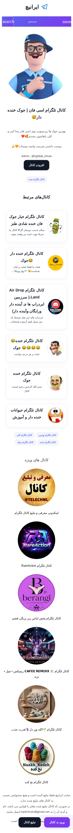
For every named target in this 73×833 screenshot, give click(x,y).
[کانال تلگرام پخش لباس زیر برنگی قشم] (36, 593)
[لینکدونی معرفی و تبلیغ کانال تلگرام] (36, 488)
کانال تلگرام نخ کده (36, 782)
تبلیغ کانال (30, 822)
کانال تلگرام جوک (25, 442)
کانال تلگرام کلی (24, 435)
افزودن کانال (36, 165)
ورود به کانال (57, 822)
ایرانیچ (32, 7)
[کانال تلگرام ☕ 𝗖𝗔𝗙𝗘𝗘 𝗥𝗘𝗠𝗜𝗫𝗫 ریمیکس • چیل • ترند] (36, 646)
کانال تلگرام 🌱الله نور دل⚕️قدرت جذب (36, 729)
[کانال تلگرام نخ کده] (36, 757)
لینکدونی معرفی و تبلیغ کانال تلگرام (37, 512)
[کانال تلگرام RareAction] (36, 541)
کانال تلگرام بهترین (47, 435)
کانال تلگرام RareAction (36, 565)
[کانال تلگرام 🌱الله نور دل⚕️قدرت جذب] (36, 704)
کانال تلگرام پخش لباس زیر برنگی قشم (36, 618)
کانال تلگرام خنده (36, 179)
